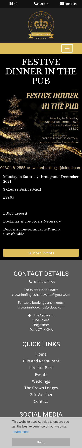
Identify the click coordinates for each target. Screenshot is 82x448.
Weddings (41, 381)
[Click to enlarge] (41, 130)
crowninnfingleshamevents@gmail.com (41, 294)
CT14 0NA (45, 329)
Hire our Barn (41, 367)
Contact (41, 401)
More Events (42, 253)
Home (41, 354)
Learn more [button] (21, 431)
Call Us (43, 4)
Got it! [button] (41, 442)
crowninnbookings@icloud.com (41, 307)
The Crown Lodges (41, 387)
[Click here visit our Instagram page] (15, 4)
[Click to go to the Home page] (41, 25)
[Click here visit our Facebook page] (11, 4)
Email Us (70, 4)
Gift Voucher (41, 394)
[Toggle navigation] (67, 48)
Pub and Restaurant (41, 361)
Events (41, 374)
